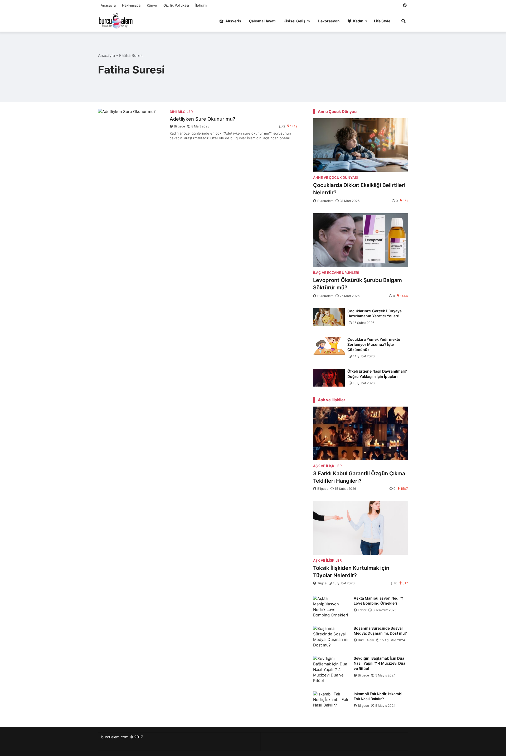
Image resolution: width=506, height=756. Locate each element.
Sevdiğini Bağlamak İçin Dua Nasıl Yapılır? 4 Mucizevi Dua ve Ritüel (379, 663)
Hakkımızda (131, 5)
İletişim (201, 5)
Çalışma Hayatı (262, 21)
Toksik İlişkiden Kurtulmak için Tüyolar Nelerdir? (351, 572)
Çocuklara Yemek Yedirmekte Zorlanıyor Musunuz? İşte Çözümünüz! (373, 344)
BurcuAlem (325, 201)
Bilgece (179, 126)
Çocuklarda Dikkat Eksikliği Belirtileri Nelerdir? (359, 189)
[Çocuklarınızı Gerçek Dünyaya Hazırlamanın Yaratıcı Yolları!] (329, 317)
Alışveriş (233, 21)
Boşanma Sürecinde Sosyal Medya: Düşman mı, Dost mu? (380, 631)
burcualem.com (115, 737)
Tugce (322, 583)
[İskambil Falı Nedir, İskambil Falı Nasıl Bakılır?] (332, 702)
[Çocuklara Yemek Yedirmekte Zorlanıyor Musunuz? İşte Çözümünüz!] (329, 346)
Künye (152, 5)
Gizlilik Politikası (176, 5)
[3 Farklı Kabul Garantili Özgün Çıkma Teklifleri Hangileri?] (360, 433)
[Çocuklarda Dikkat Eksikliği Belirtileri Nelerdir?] (360, 145)
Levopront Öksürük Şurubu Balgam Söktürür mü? (357, 284)
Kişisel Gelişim (297, 21)
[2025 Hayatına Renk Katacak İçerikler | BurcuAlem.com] (116, 20)
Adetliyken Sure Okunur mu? (202, 119)
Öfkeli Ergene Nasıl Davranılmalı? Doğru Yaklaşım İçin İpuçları (377, 374)
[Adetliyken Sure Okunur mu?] (131, 131)
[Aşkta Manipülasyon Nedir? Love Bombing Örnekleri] (332, 607)
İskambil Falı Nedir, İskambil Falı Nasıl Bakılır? (378, 696)
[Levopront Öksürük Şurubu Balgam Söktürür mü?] (360, 240)
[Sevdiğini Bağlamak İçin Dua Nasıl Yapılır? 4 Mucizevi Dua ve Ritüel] (332, 669)
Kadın (358, 21)
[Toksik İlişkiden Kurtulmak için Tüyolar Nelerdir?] (360, 528)
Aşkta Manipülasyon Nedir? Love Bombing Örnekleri (378, 601)
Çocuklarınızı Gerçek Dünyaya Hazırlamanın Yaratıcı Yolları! (374, 313)
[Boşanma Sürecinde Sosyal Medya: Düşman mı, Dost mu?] (332, 637)
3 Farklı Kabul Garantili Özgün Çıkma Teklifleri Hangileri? (359, 477)
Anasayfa (108, 5)
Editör (362, 610)
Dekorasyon (329, 21)
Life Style (382, 21)
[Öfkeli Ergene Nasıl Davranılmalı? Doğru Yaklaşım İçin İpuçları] (329, 378)
